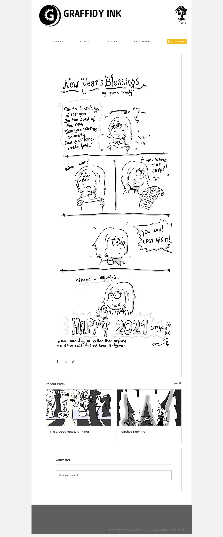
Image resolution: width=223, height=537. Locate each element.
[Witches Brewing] (149, 408)
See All (178, 383)
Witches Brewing (133, 432)
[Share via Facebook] (57, 361)
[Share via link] (73, 361)
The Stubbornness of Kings (69, 432)
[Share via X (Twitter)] (65, 361)
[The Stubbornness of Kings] (78, 408)
